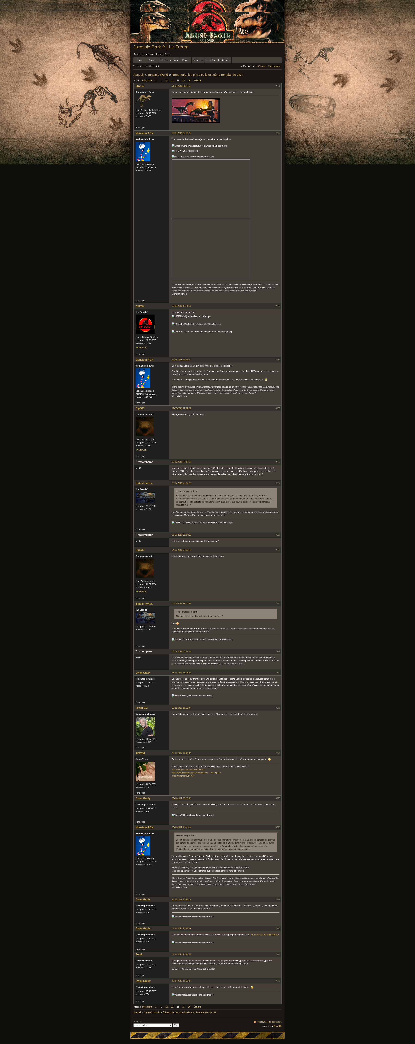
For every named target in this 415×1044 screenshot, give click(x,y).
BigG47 (140, 408)
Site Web (142, 347)
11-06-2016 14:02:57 (181, 359)
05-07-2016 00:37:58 (181, 651)
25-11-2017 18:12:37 (181, 708)
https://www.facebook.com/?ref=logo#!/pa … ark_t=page (196, 773)
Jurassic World (158, 74)
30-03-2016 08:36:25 (181, 133)
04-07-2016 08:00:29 (181, 550)
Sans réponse (274, 66)
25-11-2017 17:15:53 (181, 672)
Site (140, 60)
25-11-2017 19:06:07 (181, 753)
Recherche (198, 60)
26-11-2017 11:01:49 (181, 827)
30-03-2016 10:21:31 (181, 306)
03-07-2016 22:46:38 (181, 462)
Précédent (147, 80)
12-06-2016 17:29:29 (181, 408)
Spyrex (140, 86)
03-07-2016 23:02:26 (181, 483)
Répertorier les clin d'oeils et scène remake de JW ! (207, 74)
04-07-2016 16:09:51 (181, 603)
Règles (185, 60)
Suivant (197, 80)
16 (189, 80)
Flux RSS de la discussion (269, 1022)
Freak (139, 954)
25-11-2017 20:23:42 (181, 798)
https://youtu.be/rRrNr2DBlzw (265, 934)
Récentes (261, 66)
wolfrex (140, 306)
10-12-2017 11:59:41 (181, 981)
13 (172, 80)
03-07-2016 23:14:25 (181, 535)
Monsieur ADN (144, 133)
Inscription (210, 60)
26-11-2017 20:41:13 (181, 899)
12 (166, 80)
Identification (224, 60)
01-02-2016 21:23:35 (181, 86)
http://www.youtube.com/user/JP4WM (188, 770)
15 (183, 80)
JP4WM (140, 753)
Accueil (152, 60)
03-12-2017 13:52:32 (181, 928)
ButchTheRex (144, 483)
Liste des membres (169, 60)
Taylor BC (142, 707)
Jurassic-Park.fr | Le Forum (160, 46)
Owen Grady (143, 672)
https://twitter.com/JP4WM (183, 776)
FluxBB (277, 1026)
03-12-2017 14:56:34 (181, 954)
